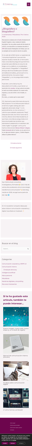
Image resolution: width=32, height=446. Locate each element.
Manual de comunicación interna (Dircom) (15, 356)
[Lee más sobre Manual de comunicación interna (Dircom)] (16, 344)
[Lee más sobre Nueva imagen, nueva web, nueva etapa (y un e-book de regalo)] (16, 316)
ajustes (14, 440)
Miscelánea (16, 34)
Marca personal (7, 275)
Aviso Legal (12, 423)
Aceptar (5, 443)
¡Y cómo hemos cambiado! (13, 410)
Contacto (12, 429)
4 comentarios (6, 34)
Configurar (21, 443)
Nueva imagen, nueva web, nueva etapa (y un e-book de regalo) (15, 329)
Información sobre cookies (16, 427)
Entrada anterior (16, 143)
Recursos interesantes (9, 284)
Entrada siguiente (16, 148)
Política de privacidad (15, 425)
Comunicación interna (9, 267)
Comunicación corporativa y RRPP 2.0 (14, 264)
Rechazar (13, 443)
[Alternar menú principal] (28, 4)
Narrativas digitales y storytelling (12, 281)
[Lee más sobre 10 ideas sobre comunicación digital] (16, 371)
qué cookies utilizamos (22, 438)
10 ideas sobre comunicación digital (14, 383)
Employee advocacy (10, 270)
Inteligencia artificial (8, 272)
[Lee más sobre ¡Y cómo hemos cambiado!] (16, 398)
